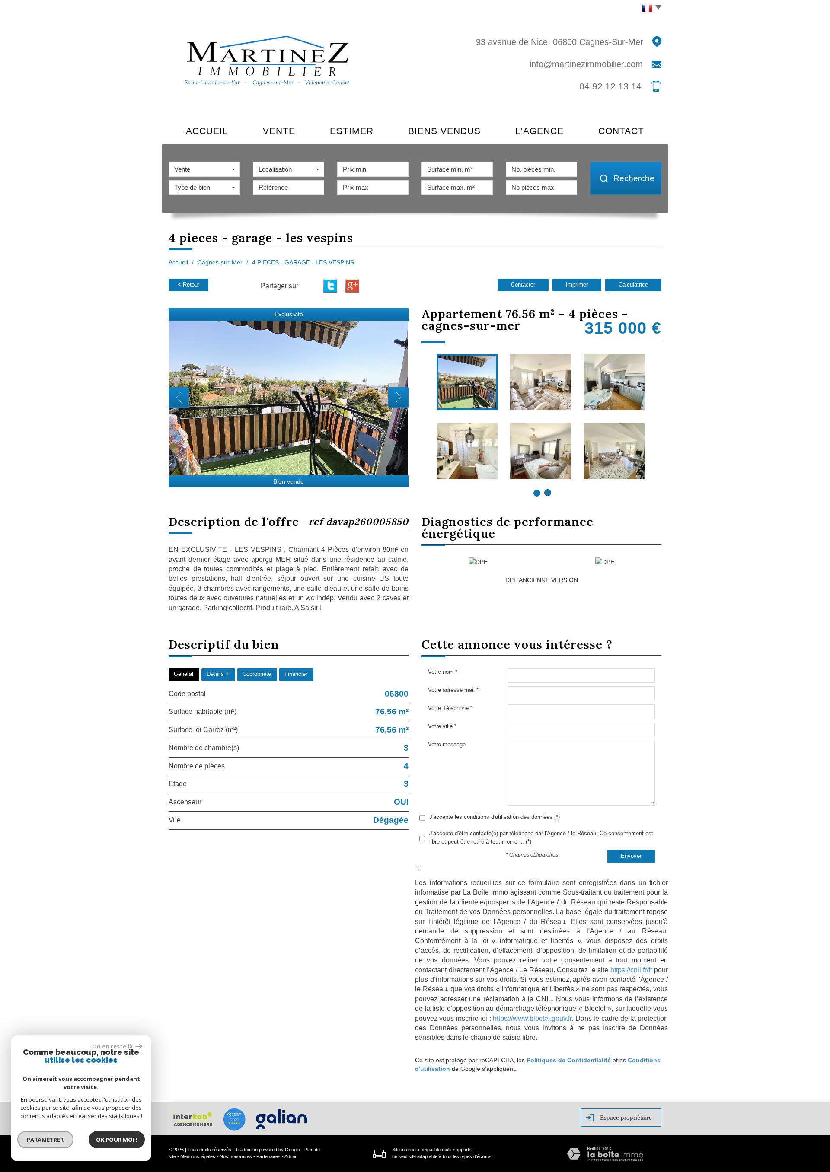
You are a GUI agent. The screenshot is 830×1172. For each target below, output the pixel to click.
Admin (290, 1156)
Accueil (207, 131)
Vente (279, 131)
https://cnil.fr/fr (631, 970)
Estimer (352, 131)
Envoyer (631, 856)
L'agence (539, 131)
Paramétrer (45, 1139)
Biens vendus (444, 131)
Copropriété (257, 674)
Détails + (218, 674)
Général (183, 674)
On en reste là (113, 1046)
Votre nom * (442, 672)
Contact (621, 131)
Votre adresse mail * (453, 690)
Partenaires (268, 1156)
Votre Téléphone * (450, 708)
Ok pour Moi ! (116, 1139)
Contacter (523, 285)
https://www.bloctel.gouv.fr (532, 1018)
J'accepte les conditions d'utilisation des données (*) (494, 817)
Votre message (447, 744)
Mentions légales (197, 1156)
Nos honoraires (236, 1156)
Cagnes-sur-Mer (220, 262)
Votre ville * (442, 726)
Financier (295, 674)
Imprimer (577, 285)
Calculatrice (633, 285)
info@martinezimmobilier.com (586, 64)
